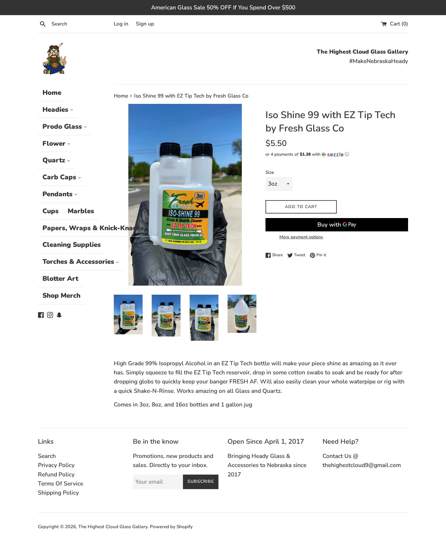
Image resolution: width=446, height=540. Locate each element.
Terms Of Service (60, 484)
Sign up (145, 23)
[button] (336, 154)
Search (47, 456)
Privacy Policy (56, 465)
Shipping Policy (58, 493)
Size (269, 172)
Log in (121, 23)
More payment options (301, 237)
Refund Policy (56, 475)
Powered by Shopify (171, 527)
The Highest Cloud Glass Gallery (112, 527)
